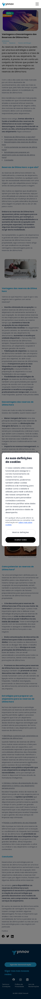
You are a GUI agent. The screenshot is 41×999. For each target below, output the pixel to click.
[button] (37, 4)
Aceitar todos (20, 539)
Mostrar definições (20, 532)
